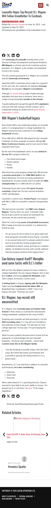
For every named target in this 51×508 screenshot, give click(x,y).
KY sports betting (17, 94)
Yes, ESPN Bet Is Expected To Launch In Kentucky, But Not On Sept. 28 (26, 444)
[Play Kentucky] (24, 5)
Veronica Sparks (18, 24)
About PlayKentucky (9, 496)
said (30, 388)
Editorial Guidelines (26, 496)
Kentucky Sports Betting (10, 21)
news (21, 21)
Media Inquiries (7, 498)
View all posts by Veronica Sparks (19, 472)
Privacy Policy (20, 498)
